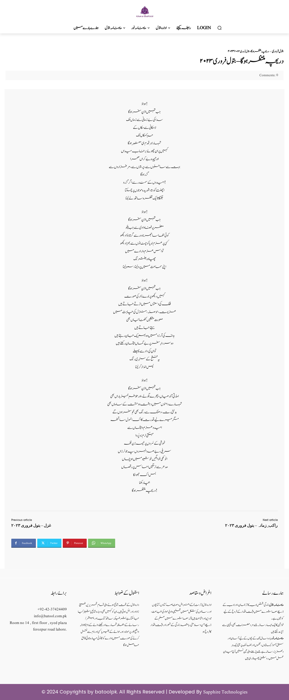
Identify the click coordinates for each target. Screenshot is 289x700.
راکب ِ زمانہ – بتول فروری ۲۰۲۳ (251, 525)
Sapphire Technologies (225, 692)
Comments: (268, 75)
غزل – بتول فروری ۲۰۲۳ (31, 525)
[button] (219, 28)
